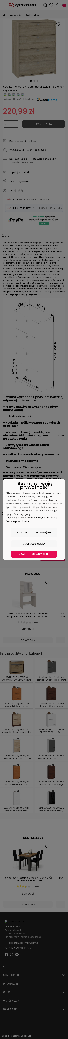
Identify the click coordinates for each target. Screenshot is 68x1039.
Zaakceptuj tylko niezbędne (34, 532)
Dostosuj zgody (34, 544)
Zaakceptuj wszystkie (34, 554)
